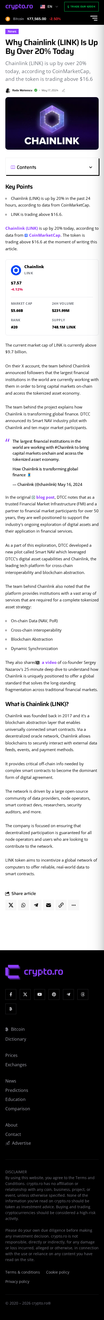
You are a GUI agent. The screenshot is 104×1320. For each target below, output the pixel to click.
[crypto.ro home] (19, 7)
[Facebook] (10, 994)
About (11, 1125)
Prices (11, 1055)
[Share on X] (11, 905)
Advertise (21, 1143)
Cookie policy (57, 1272)
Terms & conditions (22, 1272)
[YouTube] (39, 994)
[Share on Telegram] (36, 905)
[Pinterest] (54, 994)
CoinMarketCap (45, 235)
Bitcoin (18, 1029)
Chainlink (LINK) (21, 228)
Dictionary (15, 1039)
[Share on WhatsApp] (23, 905)
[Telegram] (68, 994)
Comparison (17, 1109)
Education (15, 1099)
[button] (64, 167)
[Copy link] (61, 905)
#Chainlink (64, 447)
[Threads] (82, 994)
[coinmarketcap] (10, 1009)
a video (49, 662)
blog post (45, 497)
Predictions (16, 1090)
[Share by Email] (48, 905)
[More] (73, 905)
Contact (13, 1134)
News (12, 31)
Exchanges (16, 1065)
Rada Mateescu (22, 90)
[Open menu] (94, 18)
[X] (25, 994)
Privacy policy (17, 1281)
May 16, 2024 (70, 484)
